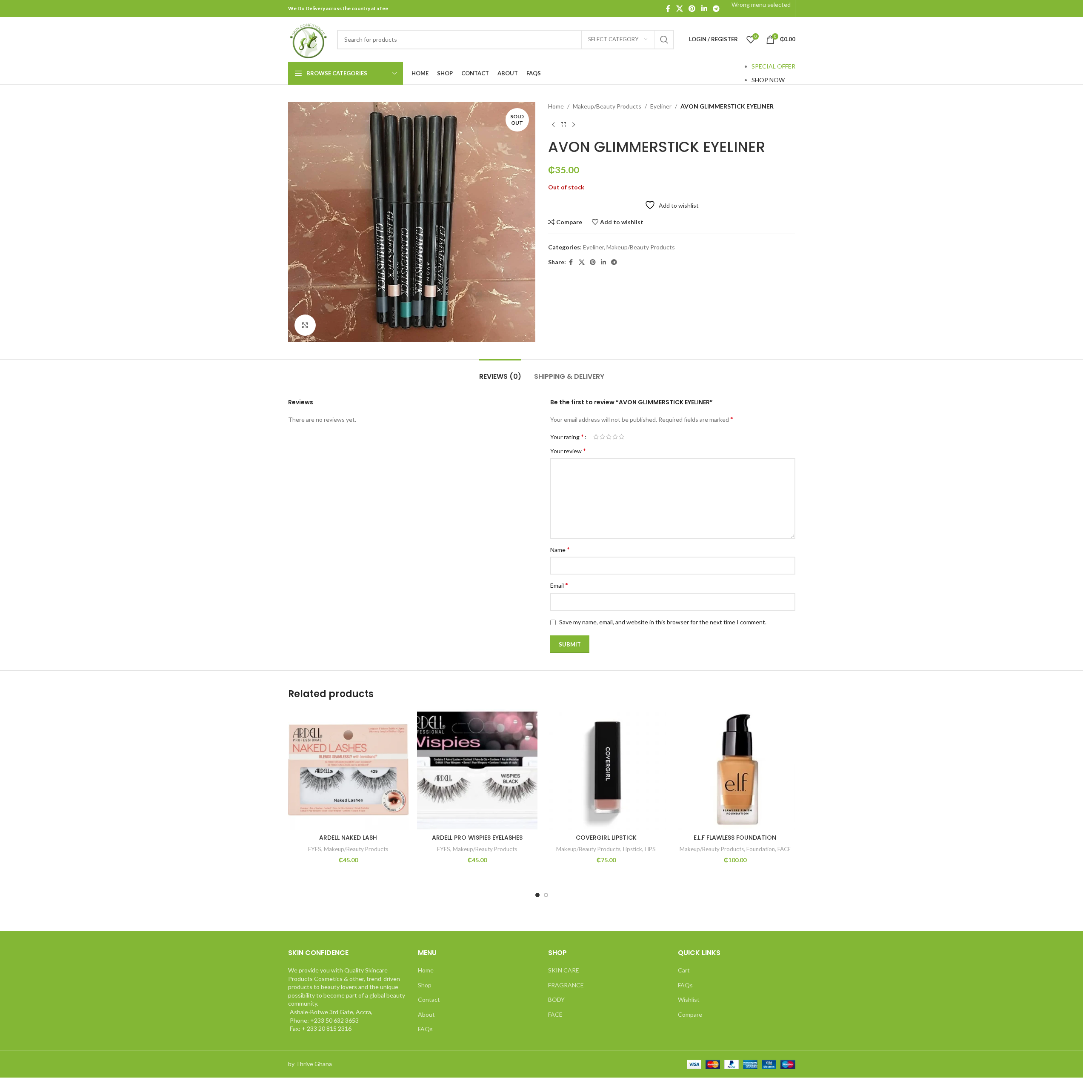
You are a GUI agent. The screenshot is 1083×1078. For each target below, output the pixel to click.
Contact (429, 999)
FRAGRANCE (566, 985)
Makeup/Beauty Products (607, 106)
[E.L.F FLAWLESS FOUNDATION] (735, 769)
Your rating (567, 436)
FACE (784, 849)
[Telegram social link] (716, 8)
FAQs (425, 1028)
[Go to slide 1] (537, 895)
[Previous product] (553, 125)
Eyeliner (661, 106)
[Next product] (574, 125)
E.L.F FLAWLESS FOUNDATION (735, 837)
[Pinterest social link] (692, 8)
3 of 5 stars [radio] (609, 437)
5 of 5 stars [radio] (621, 437)
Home (556, 106)
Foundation (760, 849)
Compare (690, 1014)
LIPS (650, 849)
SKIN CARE (563, 970)
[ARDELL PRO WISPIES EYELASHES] (477, 769)
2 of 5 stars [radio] (602, 437)
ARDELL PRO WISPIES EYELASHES (477, 837)
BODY (556, 999)
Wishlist (689, 999)
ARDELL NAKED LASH (348, 837)
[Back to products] (563, 125)
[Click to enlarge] (305, 325)
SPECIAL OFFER (773, 66)
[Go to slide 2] (546, 895)
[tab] (500, 372)
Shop (424, 985)
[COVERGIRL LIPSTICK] (606, 769)
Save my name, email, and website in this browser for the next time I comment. (662, 622)
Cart (684, 970)
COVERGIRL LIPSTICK (606, 837)
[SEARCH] (664, 39)
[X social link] (679, 8)
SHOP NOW (768, 79)
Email (559, 585)
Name (560, 549)
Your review (568, 450)
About (426, 1014)
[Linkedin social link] (704, 8)
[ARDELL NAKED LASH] (348, 769)
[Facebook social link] (668, 8)
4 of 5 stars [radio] (615, 437)
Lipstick (632, 849)
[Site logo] (308, 38)
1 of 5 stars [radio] (596, 437)
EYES (314, 849)
